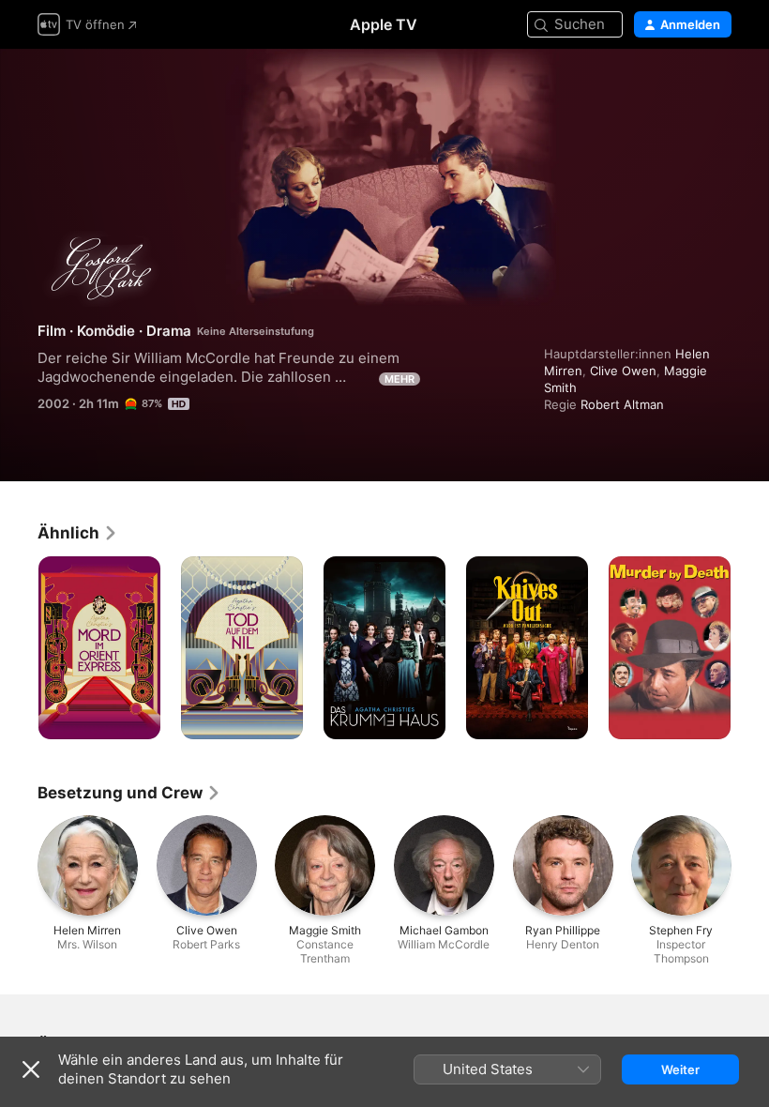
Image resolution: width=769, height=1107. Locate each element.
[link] (78, 533)
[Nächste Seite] (750, 648)
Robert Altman (622, 404)
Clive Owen (623, 370)
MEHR (399, 379)
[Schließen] (31, 1069)
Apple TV (383, 24)
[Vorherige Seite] (19, 648)
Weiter (680, 1069)
